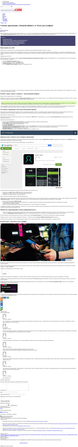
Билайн (4, 14)
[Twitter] (6, 298)
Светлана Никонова (4, 30)
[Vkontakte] (3, 298)
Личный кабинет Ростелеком (15, 434)
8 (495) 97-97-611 (4, 412)
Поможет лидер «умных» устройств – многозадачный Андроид (15, 40)
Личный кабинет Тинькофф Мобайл (67, 434)
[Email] (8, 298)
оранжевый (5, 270)
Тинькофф (5, 19)
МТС (4, 17)
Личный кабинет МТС (25, 434)
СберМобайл (5, 20)
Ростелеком (5, 18)
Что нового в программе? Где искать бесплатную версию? (14, 41)
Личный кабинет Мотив (14, 435)
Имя (1, 392)
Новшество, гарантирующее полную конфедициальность (14, 43)
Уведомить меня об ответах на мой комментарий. (11, 396)
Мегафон (4, 16)
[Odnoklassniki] (1, 298)
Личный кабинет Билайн (46, 434)
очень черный (6, 274)
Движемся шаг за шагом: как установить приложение (13, 42)
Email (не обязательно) (4, 394)
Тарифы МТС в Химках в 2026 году (24, 425)
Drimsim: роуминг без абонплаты (9, 3)
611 (2, 408)
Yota (3, 15)
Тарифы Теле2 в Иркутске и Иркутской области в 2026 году (37, 421)
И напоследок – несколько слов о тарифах (11, 44)
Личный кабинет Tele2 (4, 434)
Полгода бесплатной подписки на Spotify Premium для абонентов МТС (16, 4)
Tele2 (4, 13)
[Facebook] (5, 298)
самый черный (6, 272)
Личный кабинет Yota (55, 434)
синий (4, 271)
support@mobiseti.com (23, 442)
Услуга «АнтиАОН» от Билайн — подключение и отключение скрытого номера (48, 430)
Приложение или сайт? (7, 39)
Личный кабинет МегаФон (35, 434)
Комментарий (3, 390)
